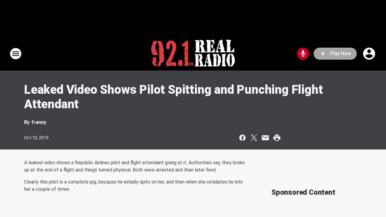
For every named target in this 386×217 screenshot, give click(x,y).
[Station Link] (193, 53)
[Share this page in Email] (265, 138)
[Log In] (369, 54)
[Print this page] (277, 138)
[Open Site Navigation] (16, 54)
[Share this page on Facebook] (242, 138)
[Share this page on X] (254, 138)
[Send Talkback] (303, 54)
